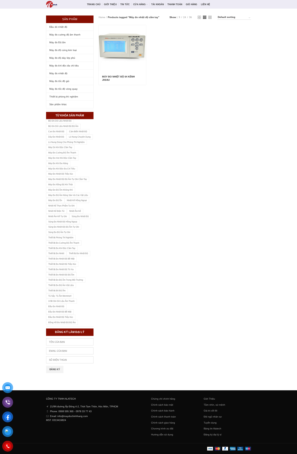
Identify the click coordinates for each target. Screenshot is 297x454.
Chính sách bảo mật (162, 404)
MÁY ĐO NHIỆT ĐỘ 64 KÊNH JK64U (118, 78)
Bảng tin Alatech (212, 428)
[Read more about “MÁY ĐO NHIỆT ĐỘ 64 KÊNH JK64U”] (143, 31)
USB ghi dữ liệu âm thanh (61, 301)
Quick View (143, 38)
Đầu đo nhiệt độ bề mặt (59, 312)
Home (102, 17)
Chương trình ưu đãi (162, 428)
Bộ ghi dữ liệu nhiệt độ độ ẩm (63, 126)
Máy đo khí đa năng (58, 163)
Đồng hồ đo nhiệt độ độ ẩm (62, 322)
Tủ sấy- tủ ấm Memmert (59, 296)
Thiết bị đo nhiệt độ (78, 253)
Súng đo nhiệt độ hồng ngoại (62, 222)
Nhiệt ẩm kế (75, 211)
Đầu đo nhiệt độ (56, 306)
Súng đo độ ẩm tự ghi (59, 232)
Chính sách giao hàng (163, 422)
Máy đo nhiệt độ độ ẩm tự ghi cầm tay (67, 179)
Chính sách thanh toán (163, 416)
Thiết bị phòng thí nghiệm (60, 237)
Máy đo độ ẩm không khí (60, 190)
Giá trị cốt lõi (210, 410)
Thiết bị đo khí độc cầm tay (61, 248)
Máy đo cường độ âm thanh (62, 153)
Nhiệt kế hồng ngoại (77, 200)
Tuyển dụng (210, 422)
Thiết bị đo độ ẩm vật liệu (61, 285)
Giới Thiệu (209, 398)
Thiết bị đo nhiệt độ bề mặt (61, 259)
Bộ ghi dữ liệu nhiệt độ (60, 121)
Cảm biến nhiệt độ (78, 131)
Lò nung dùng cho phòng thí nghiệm (66, 142)
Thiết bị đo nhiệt (56, 253)
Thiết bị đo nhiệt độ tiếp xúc (62, 264)
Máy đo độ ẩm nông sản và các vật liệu (68, 195)
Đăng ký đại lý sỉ (212, 434)
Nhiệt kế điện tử (56, 211)
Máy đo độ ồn (55, 200)
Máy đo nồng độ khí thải (60, 184)
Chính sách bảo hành (162, 410)
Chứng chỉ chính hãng (163, 398)
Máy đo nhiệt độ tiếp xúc (60, 174)
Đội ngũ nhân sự (213, 416)
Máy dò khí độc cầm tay (60, 147)
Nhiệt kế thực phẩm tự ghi (61, 206)
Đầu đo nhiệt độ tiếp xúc (60, 317)
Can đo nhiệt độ (56, 131)
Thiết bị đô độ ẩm (56, 290)
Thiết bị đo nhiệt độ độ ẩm (61, 275)
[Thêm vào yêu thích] (143, 46)
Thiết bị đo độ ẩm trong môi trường (65, 280)
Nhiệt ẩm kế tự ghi (57, 216)
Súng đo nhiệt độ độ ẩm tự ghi (63, 227)
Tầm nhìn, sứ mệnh (214, 404)
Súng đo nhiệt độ (80, 216)
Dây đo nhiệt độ (56, 137)
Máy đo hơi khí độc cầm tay (62, 158)
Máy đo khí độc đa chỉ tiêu (61, 169)
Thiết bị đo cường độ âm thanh (63, 243)
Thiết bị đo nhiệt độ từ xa (61, 269)
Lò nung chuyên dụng (80, 137)
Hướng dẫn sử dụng (162, 434)
